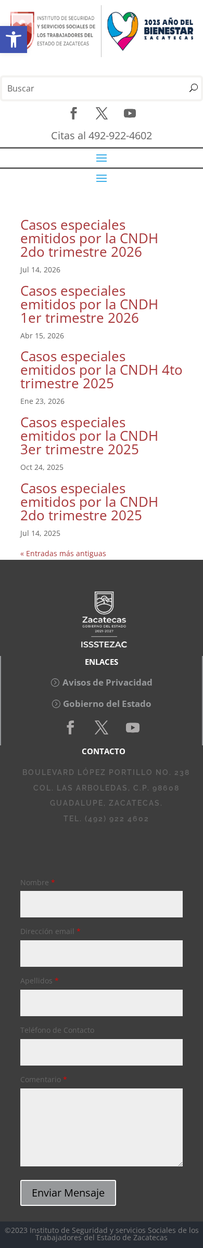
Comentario (43, 1079)
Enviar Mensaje (68, 1193)
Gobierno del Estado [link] (107, 704)
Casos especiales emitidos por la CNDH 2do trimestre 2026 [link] (89, 238)
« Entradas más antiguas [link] (63, 553)
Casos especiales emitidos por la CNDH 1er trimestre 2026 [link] (89, 304)
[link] (13, 39)
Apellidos (39, 981)
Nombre (37, 882)
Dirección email (50, 931)
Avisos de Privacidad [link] (107, 682)
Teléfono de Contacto (57, 1030)
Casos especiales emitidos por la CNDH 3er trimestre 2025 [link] (89, 435)
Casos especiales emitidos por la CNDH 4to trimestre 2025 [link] (101, 369)
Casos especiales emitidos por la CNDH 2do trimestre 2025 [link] (89, 501)
